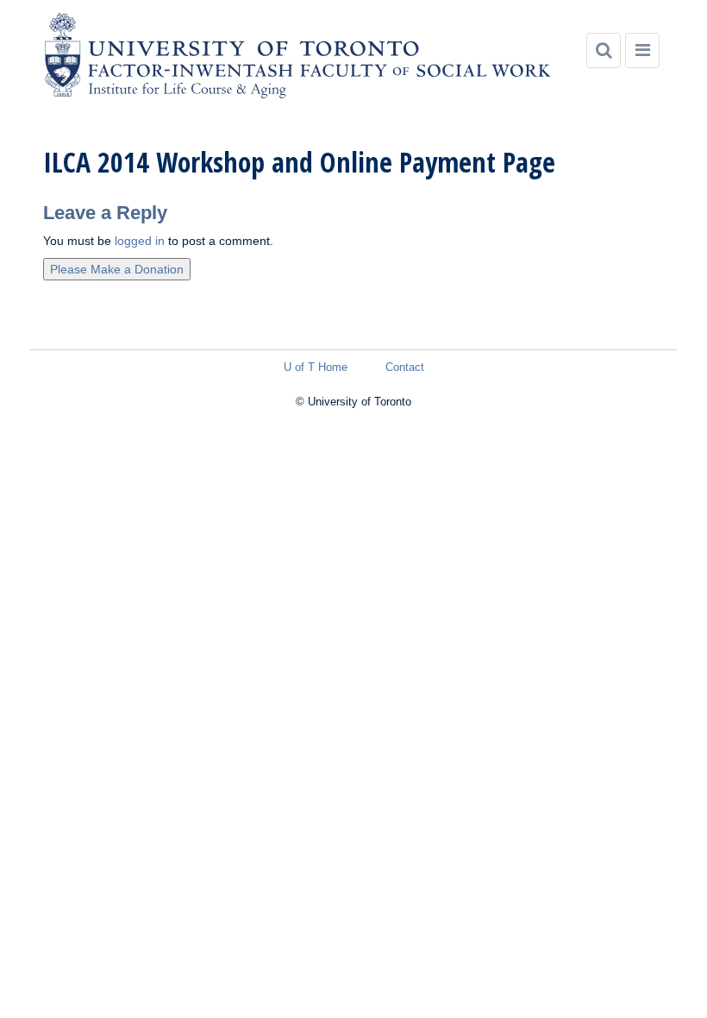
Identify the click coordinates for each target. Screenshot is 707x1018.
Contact (404, 367)
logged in (140, 241)
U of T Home (315, 367)
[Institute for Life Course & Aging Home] (298, 56)
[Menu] (642, 50)
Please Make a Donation (117, 269)
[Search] (603, 50)
